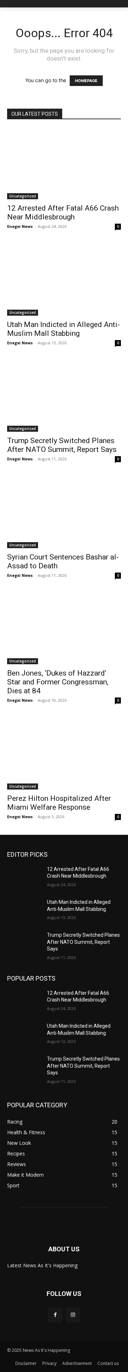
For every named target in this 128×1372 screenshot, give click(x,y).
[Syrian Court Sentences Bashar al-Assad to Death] (64, 512)
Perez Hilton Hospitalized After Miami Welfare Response (59, 802)
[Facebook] (55, 1315)
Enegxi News (20, 226)
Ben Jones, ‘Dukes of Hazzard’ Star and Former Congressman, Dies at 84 (57, 682)
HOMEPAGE (86, 80)
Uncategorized (22, 196)
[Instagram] (73, 1315)
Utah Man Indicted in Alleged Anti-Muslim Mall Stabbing (63, 329)
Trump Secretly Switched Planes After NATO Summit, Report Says (62, 445)
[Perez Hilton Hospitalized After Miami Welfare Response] (64, 753)
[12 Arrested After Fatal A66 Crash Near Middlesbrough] (64, 163)
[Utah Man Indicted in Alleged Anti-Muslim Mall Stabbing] (64, 280)
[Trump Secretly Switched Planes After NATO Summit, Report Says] (64, 396)
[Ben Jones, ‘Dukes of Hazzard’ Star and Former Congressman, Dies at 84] (64, 628)
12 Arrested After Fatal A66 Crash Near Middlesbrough (63, 212)
